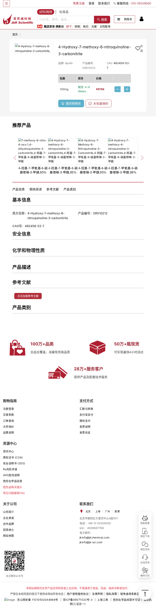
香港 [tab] (117, 511)
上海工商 (102, 599)
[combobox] (65, 19)
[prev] (15, 157)
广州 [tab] (107, 511)
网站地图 (8, 535)
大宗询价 (8, 426)
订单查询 (8, 420)
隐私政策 (111, 593)
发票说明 (85, 426)
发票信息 (85, 432)
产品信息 (18, 189)
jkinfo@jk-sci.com (91, 542)
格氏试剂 (88, 26)
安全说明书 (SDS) (14, 463)
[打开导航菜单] (6, 3)
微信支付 (85, 420)
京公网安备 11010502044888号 (37, 599)
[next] (140, 157)
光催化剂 (96, 26)
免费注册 (79, 3)
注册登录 (8, 408)
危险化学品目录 (12, 481)
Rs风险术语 (10, 469)
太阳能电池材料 (109, 26)
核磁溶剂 (80, 26)
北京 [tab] (88, 511)
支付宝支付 (86, 414)
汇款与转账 (86, 408)
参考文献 (52, 189)
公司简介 (8, 511)
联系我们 (104, 3)
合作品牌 (8, 523)
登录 (92, 3)
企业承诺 (8, 517)
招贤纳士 (8, 529)
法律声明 (97, 593)
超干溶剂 (71, 26)
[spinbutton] (122, 89)
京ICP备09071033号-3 (77, 599)
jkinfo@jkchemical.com (94, 537)
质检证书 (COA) (13, 457)
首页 (15, 34)
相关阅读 (35, 189)
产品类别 (70, 189)
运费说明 (8, 432)
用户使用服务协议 (78, 593)
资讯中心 (8, 451)
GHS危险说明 (11, 475)
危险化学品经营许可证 (126, 599)
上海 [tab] (97, 511)
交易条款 (8, 414)
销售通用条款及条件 (132, 593)
